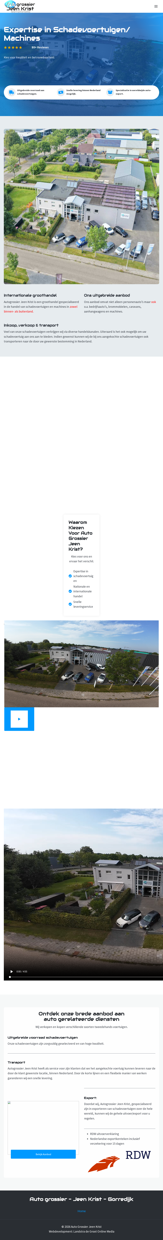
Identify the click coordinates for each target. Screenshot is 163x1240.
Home (82, 1211)
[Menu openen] (156, 6)
